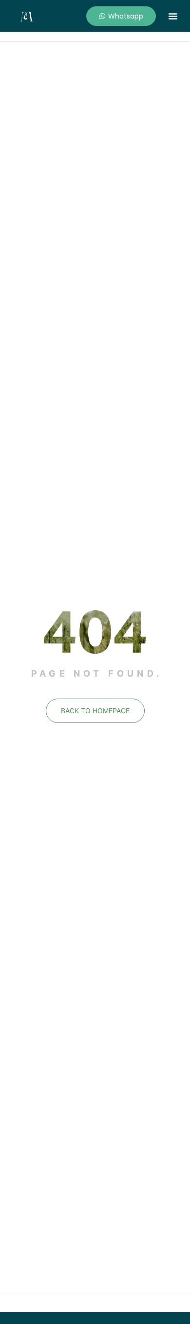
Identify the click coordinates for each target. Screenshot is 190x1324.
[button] (173, 16)
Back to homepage (95, 710)
